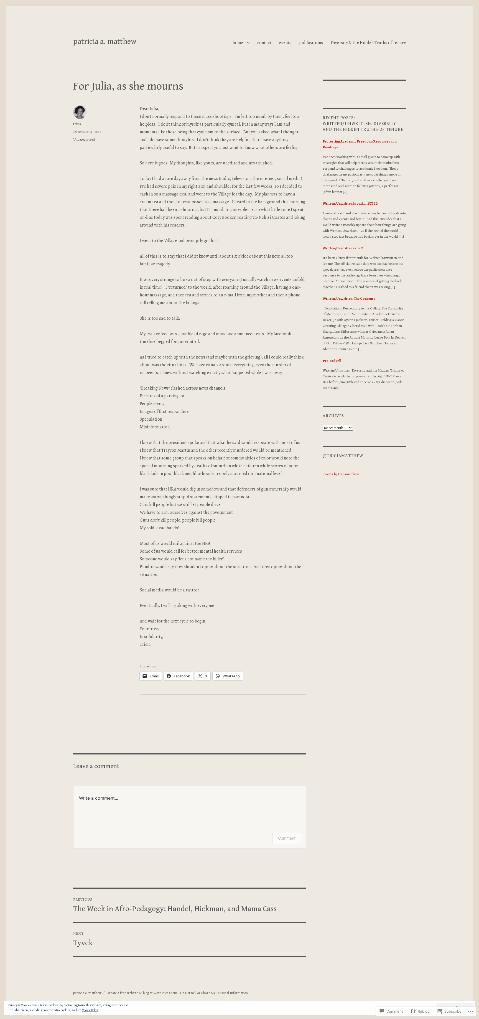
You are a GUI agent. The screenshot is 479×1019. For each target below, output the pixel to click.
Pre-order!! (332, 360)
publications (311, 43)
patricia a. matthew (104, 41)
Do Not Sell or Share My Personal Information (214, 992)
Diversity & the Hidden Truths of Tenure (368, 43)
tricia (77, 123)
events (285, 43)
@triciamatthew (343, 456)
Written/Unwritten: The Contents (349, 298)
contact (264, 43)
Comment (286, 838)
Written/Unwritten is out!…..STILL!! (351, 203)
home (238, 43)
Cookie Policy (90, 1010)
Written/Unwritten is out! (343, 248)
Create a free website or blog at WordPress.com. (142, 992)
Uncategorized (84, 139)
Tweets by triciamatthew (341, 474)
